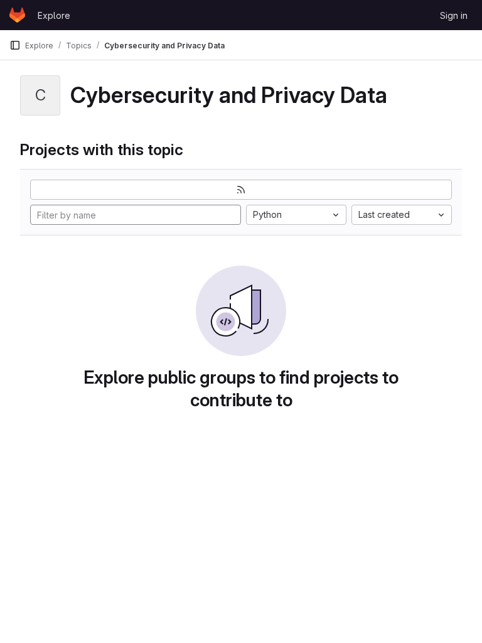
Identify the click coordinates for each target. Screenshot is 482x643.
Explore (54, 15)
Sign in (454, 15)
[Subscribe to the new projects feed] (241, 190)
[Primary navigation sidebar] (15, 45)
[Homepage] (17, 15)
